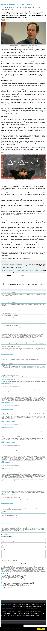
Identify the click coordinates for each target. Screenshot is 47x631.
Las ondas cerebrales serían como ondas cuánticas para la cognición (13, 579)
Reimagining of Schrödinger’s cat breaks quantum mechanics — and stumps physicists (21, 270)
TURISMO (40, 610)
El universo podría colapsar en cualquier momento (10, 584)
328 (11, 587)
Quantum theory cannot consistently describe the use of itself (16, 264)
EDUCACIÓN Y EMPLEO (6, 618)
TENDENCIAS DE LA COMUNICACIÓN (22, 615)
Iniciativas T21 (23, 618)
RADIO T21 (20, 617)
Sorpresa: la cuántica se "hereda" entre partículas (10, 576)
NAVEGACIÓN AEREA (33, 611)
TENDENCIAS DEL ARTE (34, 610)
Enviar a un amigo (14, 284)
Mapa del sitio (42, 625)
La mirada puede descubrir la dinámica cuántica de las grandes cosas (13, 585)
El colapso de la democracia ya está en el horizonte (10, 577)
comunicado (38, 244)
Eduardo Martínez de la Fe (5, 19)
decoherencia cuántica (7, 281)
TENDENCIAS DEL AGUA (28, 613)
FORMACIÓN (40, 611)
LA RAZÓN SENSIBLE (25, 610)
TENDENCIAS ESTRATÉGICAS (36, 606)
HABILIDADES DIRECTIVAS (18, 608)
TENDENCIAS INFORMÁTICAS (6, 610)
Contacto (37, 625)
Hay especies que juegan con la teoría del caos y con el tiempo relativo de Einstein (15, 583)
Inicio (2, 2)
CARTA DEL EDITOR (26, 617)
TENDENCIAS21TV (38, 615)
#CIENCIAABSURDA (34, 617)
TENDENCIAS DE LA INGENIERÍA (25, 606)
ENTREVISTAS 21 (4, 611)
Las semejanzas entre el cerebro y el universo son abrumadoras (12, 578)
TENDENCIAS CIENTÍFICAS (8, 2)
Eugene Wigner (22, 281)
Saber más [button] (29, 628)
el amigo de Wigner (15, 281)
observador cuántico (5, 282)
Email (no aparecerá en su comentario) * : (7, 541)
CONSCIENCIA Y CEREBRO (15, 618)
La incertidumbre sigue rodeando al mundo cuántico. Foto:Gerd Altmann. (23, 179)
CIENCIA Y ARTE (29, 618)
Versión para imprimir (26, 284)
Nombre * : (3, 537)
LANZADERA (41, 617)
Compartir (42, 284)
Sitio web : (3, 545)
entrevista (43, 228)
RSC (41, 613)
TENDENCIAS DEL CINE (5, 615)
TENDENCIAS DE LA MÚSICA (6, 613)
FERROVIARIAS (26, 611)
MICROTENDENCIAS (36, 613)
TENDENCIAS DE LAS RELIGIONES (7, 608)
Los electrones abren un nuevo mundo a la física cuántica (11, 575)
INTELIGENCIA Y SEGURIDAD (6, 617)
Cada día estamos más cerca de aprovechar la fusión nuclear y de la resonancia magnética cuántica (18, 581)
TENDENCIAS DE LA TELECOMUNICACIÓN (30, 608)
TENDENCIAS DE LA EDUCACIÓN (17, 613)
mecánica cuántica (42, 281)
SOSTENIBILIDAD (31, 615)
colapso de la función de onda (11, 58)
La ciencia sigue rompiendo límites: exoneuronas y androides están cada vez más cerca (16, 582)
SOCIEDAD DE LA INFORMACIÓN (17, 611)
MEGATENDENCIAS (22, 604)
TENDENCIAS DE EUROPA (16, 610)
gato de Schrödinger (34, 281)
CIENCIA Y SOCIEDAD (15, 606)
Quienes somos (26, 625)
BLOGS (9, 611)
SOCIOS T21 (12, 615)
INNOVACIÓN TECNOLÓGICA (40, 604)
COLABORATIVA (15, 617)
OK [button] (41, 628)
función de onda (42, 110)
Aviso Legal (32, 625)
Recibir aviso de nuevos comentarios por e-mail (10, 560)
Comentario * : (3, 549)
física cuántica (27, 281)
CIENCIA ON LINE (15, 604)
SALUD (44, 613)
